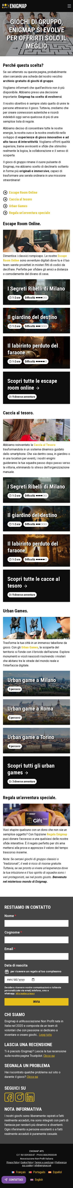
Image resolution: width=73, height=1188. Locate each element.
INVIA (36, 1002)
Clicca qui (49, 1056)
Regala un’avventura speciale (29, 213)
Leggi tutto (45, 1035)
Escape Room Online (23, 192)
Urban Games (18, 206)
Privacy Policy (13, 1162)
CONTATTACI (16, 1179)
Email (9, 949)
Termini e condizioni (44, 1162)
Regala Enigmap (57, 834)
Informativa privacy (25, 993)
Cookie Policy (27, 1162)
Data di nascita (16, 965)
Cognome (13, 932)
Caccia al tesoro (20, 199)
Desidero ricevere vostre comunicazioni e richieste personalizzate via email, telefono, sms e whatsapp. (32, 990)
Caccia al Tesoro (44, 445)
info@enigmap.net (42, 1165)
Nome (10, 916)
